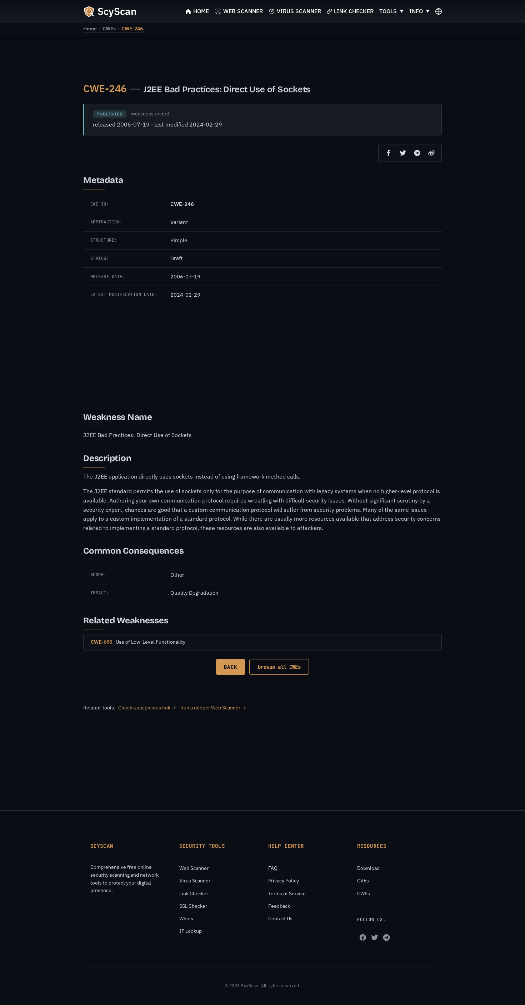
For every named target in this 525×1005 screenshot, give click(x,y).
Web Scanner (194, 868)
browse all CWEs (279, 667)
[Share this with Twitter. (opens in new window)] (403, 153)
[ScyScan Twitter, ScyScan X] (374, 937)
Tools (388, 11)
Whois (186, 918)
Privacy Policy (283, 880)
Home (90, 28)
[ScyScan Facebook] (362, 937)
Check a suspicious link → (147, 707)
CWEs (109, 28)
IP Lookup (190, 931)
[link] (90, 28)
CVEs (363, 880)
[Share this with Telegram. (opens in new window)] (417, 153)
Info (416, 11)
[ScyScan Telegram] (386, 937)
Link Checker (193, 893)
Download (368, 868)
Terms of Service (287, 893)
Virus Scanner (194, 880)
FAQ (273, 868)
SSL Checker (193, 906)
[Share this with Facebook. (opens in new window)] (388, 153)
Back (230, 667)
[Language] (438, 11)
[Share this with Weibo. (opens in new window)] (431, 153)
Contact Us (280, 918)
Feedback (279, 906)
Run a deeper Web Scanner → (213, 707)
